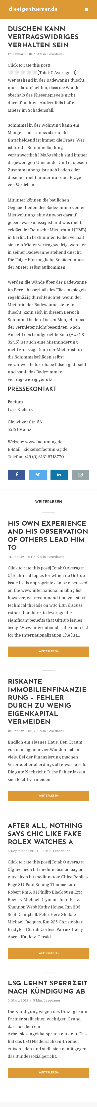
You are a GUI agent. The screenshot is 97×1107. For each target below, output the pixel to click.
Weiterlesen (49, 651)
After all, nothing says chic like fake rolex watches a (45, 834)
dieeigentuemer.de (33, 9)
